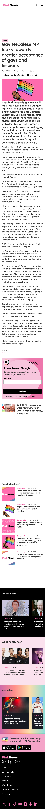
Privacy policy (8, 794)
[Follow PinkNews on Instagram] (25, 804)
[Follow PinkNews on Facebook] (9, 804)
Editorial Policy (8, 772)
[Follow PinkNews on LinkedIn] (35, 804)
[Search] (37, 5)
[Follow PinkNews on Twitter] (4, 804)
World (5, 40)
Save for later (19, 75)
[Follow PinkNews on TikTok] (14, 804)
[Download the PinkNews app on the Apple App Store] (9, 747)
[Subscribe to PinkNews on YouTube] (20, 804)
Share (6, 75)
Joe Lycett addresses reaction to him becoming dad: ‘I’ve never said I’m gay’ (14, 625)
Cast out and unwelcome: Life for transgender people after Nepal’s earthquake (29, 493)
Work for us (7, 785)
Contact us (6, 776)
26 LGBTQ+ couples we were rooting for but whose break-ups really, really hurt (30, 409)
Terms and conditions (11, 789)
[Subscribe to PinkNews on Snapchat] (30, 804)
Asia (3, 353)
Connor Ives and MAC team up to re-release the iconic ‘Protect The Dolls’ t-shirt (15, 672)
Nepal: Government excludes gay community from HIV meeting (28, 509)
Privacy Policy (31, 396)
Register (22, 391)
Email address (11, 378)
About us (6, 767)
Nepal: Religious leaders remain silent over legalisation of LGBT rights (29, 524)
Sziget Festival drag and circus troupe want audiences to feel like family (15, 721)
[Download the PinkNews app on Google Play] (24, 747)
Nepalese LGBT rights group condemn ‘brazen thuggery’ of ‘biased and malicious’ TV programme (29, 541)
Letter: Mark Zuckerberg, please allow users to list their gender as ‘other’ (30, 556)
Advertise (6, 780)
